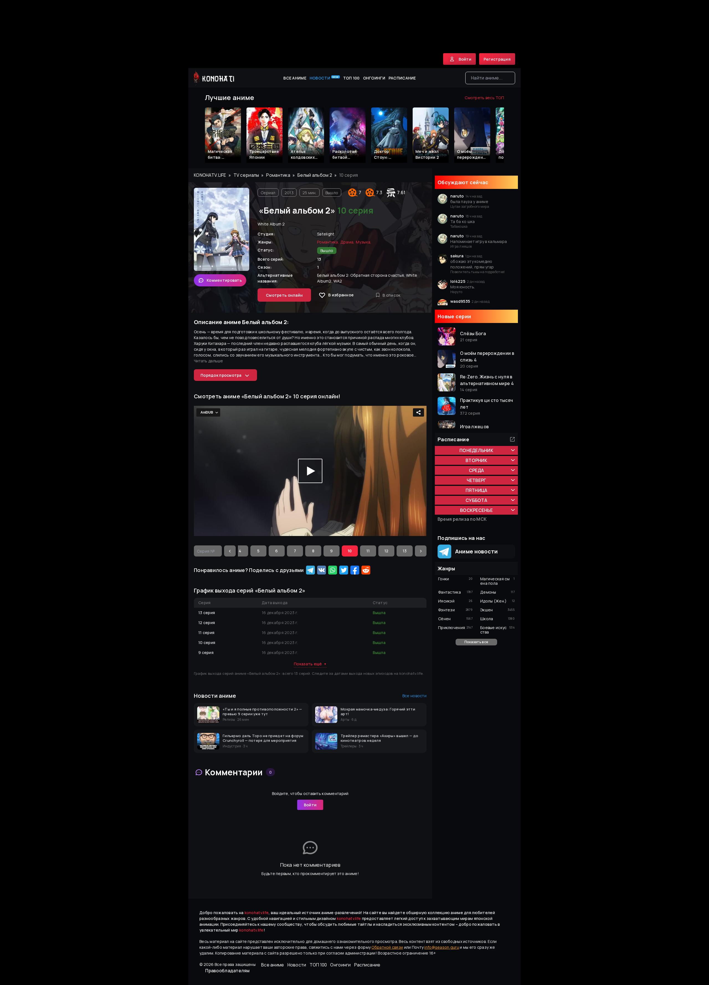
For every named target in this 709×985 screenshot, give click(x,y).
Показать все (476, 642)
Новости (324, 78)
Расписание (402, 78)
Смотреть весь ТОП (484, 97)
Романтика (278, 175)
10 (350, 550)
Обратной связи (387, 947)
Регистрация (497, 59)
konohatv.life (210, 175)
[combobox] (490, 78)
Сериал (268, 192)
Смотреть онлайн (284, 295)
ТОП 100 (351, 78)
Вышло (331, 192)
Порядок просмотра (221, 375)
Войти (310, 804)
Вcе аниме (294, 78)
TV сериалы (246, 175)
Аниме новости (474, 551)
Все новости (414, 695)
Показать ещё (310, 663)
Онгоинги (374, 78)
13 (405, 550)
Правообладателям (227, 971)
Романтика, (328, 242)
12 (386, 550)
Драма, (347, 242)
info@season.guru (441, 947)
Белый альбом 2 (314, 175)
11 (368, 550)
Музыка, (364, 242)
